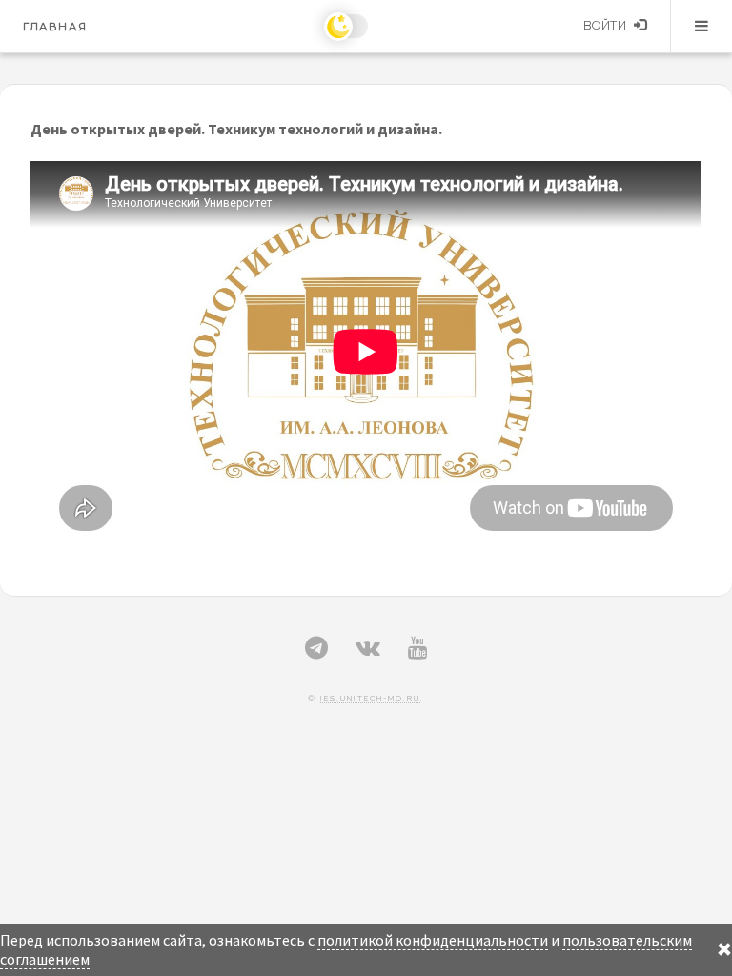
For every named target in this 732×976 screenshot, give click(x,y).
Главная (55, 26)
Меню (701, 25)
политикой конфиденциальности (432, 939)
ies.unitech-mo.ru (370, 697)
